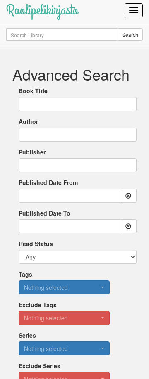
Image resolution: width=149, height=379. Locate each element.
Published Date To (44, 213)
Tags (25, 274)
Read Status (36, 243)
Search (130, 34)
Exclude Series (39, 366)
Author (28, 121)
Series (27, 335)
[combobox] (78, 135)
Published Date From (48, 182)
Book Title (33, 91)
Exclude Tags (38, 305)
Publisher (32, 152)
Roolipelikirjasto (42, 10)
